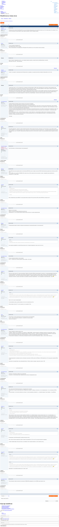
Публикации (4, 1)
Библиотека (4, 4)
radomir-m (2, 271)
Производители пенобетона (6, 505)
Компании (3, 2)
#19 (57, 346)
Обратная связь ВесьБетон (8, 510)
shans (2, 314)
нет (21, 39)
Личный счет (55, 9)
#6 (57, 101)
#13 (57, 237)
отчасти (19, 39)
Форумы (1, 5)
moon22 (2, 290)
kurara (2, 43)
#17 (57, 314)
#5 (57, 85)
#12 (57, 223)
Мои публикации (56, 5)
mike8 (2, 126)
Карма (55, 10)
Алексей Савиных (4, 146)
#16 (57, 290)
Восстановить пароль (6, 518)
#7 (57, 126)
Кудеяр (2, 223)
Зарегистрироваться (3, 525)
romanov (2, 184)
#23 (57, 428)
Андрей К (2, 452)
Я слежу (55, 7)
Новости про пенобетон (5, 506)
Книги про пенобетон (5, 507)
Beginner (2, 168)
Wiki (2, 3)
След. (8, 24)
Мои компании (55, 6)
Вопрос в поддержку (56, 12)
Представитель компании (4, 148)
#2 (57, 43)
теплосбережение (4, 101)
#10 (57, 184)
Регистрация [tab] (4, 513)
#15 (57, 271)
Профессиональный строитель (3, 147)
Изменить (55, 68)
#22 (57, 406)
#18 (57, 329)
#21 (57, 386)
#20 (57, 371)
